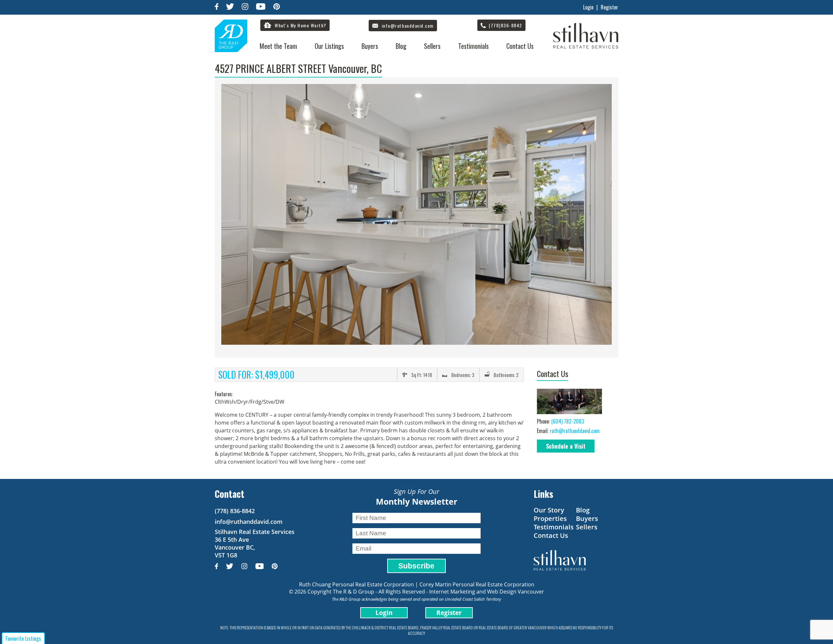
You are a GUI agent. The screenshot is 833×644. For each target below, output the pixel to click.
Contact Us (520, 46)
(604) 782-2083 (567, 421)
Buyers (370, 46)
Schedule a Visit (565, 446)
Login (588, 7)
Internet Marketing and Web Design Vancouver (486, 591)
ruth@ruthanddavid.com (575, 431)
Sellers (432, 46)
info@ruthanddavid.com (248, 521)
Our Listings (329, 46)
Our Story (549, 510)
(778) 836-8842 (235, 511)
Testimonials (473, 46)
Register (609, 7)
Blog (401, 46)
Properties (550, 518)
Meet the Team (278, 46)
